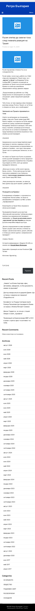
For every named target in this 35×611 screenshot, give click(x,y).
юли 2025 (7, 403)
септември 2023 (9, 502)
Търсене (5, 265)
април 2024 (8, 470)
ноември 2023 (9, 493)
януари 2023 (8, 538)
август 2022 (8, 551)
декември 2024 (9, 435)
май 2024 (7, 466)
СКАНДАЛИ (8, 598)
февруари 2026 (9, 372)
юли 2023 (7, 511)
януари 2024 (8, 484)
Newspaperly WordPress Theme (17, 608)
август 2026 (8, 345)
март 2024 (7, 475)
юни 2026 (7, 354)
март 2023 (7, 529)
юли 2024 (7, 457)
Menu (31, 13)
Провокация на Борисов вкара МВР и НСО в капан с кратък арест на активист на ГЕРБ (18, 320)
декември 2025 (9, 381)
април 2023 (8, 524)
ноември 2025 (9, 385)
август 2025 (8, 399)
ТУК (30, 249)
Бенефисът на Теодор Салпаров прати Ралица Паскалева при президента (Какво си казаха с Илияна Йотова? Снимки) (18, 304)
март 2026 (7, 367)
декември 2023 (9, 488)
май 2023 (7, 520)
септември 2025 (9, 394)
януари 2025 (8, 430)
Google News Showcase (19, 245)
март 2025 (7, 421)
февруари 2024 (9, 479)
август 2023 (8, 506)
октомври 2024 (9, 444)
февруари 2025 (9, 426)
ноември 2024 (9, 439)
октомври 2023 (9, 497)
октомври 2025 (9, 390)
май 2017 (7, 564)
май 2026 (7, 359)
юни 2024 (7, 461)
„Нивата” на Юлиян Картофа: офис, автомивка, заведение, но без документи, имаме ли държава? (18, 285)
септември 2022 (9, 546)
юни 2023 (7, 515)
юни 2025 (7, 408)
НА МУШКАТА (8, 580)
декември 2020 (9, 555)
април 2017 (7, 569)
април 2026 (8, 363)
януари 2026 (8, 376)
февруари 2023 (9, 533)
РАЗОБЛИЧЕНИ (9, 593)
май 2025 (7, 412)
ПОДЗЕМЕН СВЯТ (10, 589)
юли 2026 (7, 350)
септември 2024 (9, 448)
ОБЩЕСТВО (8, 584)
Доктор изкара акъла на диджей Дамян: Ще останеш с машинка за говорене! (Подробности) (19, 295)
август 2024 (8, 453)
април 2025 (8, 417)
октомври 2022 (9, 542)
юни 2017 (7, 560)
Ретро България (17, 6)
